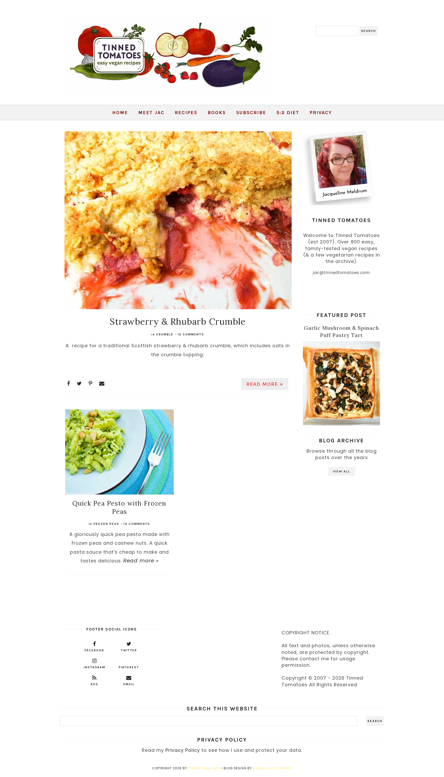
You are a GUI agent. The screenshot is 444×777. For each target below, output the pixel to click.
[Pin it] (90, 383)
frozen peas (106, 524)
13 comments (191, 334)
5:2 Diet (287, 112)
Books (217, 112)
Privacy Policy (182, 750)
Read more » (264, 384)
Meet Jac (151, 112)
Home (120, 112)
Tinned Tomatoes (203, 768)
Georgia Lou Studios (272, 768)
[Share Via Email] (102, 383)
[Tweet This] (79, 383)
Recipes (186, 112)
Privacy (321, 112)
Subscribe (251, 112)
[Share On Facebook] (68, 383)
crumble (164, 334)
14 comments (136, 524)
